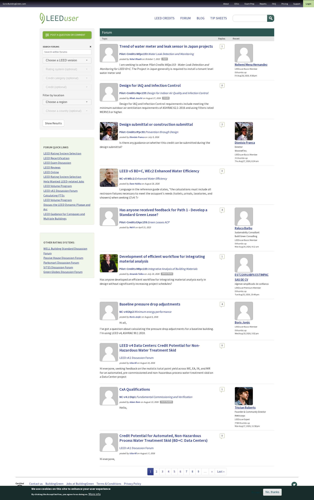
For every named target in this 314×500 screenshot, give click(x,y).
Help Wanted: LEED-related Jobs (63, 181)
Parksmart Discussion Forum (61, 262)
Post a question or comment (67, 34)
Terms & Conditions (108, 483)
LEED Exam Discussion (57, 162)
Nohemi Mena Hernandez (251, 65)
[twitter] (294, 485)
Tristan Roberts (245, 408)
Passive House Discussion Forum (63, 258)
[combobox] (67, 60)
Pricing (284, 3)
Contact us (36, 483)
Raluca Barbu (243, 228)
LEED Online (51, 172)
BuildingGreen (54, 483)
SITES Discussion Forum (58, 267)
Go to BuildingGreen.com (14, 3)
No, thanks (272, 492)
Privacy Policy (132, 483)
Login (308, 3)
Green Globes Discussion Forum (62, 272)
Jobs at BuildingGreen (80, 483)
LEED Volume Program (57, 186)
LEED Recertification (56, 158)
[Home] (59, 18)
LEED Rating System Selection (62, 153)
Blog (200, 18)
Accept (256, 492)
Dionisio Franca (245, 143)
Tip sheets (218, 18)
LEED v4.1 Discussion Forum (60, 191)
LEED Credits (164, 18)
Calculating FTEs (54, 195)
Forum (185, 18)
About (226, 3)
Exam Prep (249, 3)
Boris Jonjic (242, 322)
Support (296, 3)
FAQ (274, 3)
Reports (263, 3)
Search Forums (51, 46)
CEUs (236, 3)
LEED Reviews (52, 167)
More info (94, 494)
